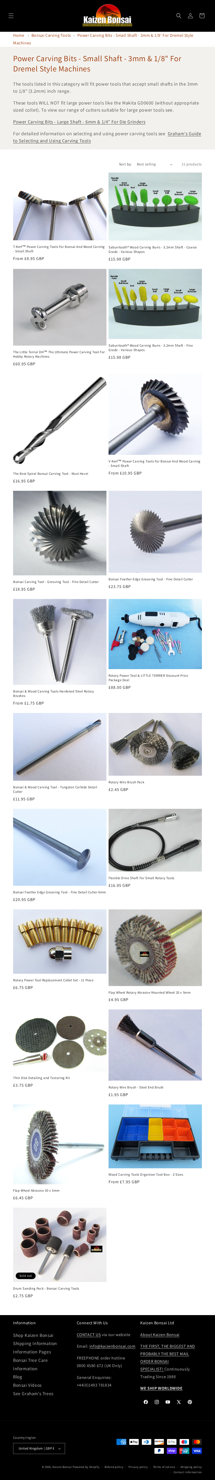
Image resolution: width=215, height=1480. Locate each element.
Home (18, 35)
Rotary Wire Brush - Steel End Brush (136, 1087)
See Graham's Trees (33, 1393)
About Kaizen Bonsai (159, 1334)
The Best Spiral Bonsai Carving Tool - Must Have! (51, 474)
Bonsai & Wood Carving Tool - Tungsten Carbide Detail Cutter (55, 789)
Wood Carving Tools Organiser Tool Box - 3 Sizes (146, 1174)
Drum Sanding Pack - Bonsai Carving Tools (46, 1288)
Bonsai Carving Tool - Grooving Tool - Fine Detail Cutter (56, 582)
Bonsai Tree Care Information (30, 1364)
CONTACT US (89, 1334)
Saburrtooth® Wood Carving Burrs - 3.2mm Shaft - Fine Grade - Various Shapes (151, 347)
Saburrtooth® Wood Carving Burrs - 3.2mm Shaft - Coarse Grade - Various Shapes (153, 249)
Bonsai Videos (27, 1385)
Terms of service (164, 1467)
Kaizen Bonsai (62, 1467)
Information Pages (32, 1352)
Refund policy (114, 1467)
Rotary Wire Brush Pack (126, 782)
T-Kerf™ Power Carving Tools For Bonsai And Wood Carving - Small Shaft (59, 249)
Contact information (188, 1472)
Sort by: (125, 164)
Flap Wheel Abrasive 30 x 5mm (36, 1191)
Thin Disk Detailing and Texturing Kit (41, 1078)
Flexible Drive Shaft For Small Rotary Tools (141, 878)
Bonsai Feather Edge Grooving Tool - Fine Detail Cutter (151, 579)
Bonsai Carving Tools (51, 35)
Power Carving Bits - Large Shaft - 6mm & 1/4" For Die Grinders (79, 122)
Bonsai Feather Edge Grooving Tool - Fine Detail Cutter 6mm (59, 892)
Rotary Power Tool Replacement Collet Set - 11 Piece (53, 980)
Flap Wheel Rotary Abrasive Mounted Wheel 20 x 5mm (150, 993)
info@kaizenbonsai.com (112, 1346)
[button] (11, 16)
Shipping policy (191, 1467)
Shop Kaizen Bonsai (33, 1335)
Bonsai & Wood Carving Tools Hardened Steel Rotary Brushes (53, 693)
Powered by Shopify (86, 1467)
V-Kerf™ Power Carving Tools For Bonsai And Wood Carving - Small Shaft (155, 463)
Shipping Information (35, 1343)
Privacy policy (138, 1467)
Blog (17, 1377)
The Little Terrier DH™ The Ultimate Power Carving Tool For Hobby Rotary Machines (59, 354)
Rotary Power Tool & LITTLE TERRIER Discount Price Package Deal (148, 678)
